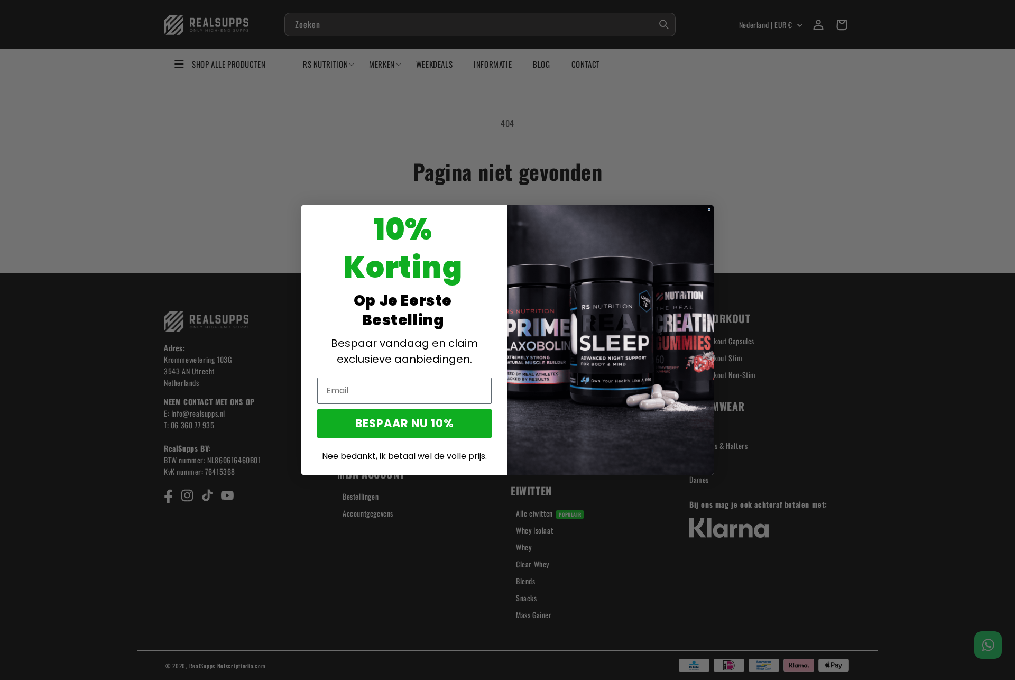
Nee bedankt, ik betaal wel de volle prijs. (404, 456)
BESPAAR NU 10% (404, 423)
